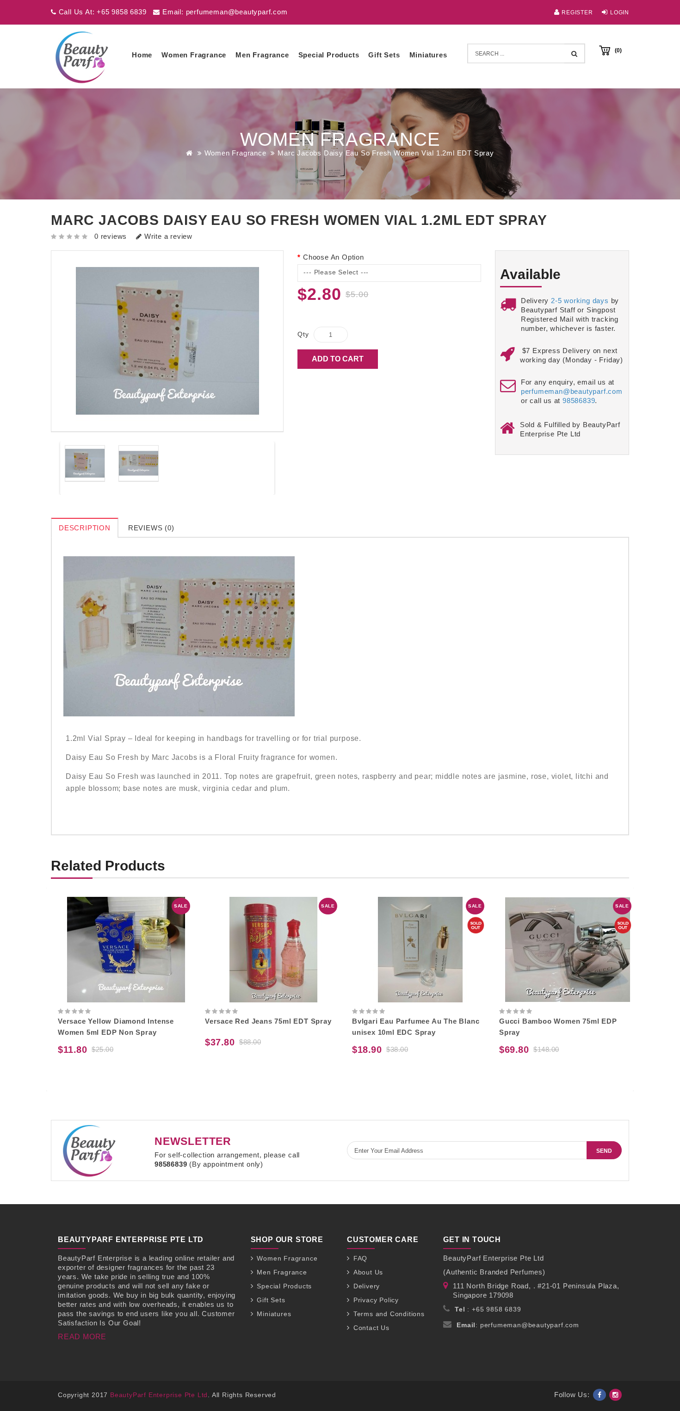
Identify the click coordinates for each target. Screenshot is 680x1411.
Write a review (167, 236)
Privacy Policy (376, 1300)
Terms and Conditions (389, 1314)
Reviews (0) (151, 528)
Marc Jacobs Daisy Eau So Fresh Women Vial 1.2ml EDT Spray (386, 153)
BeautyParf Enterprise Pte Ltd (159, 1395)
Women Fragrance (193, 55)
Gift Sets (384, 55)
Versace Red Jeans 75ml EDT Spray (121, 1021)
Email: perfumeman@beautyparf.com (223, 12)
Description (85, 528)
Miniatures (428, 55)
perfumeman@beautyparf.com (572, 391)
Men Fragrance (262, 55)
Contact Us (371, 1327)
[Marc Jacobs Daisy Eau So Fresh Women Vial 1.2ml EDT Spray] (85, 463)
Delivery (366, 1286)
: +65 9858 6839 (488, 1309)
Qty (303, 334)
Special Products (328, 55)
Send (604, 1151)
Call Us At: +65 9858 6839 (101, 12)
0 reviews (110, 236)
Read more (82, 1337)
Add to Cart (338, 359)
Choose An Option (333, 257)
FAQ (360, 1258)
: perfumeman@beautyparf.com (518, 1325)
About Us (368, 1272)
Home (142, 55)
